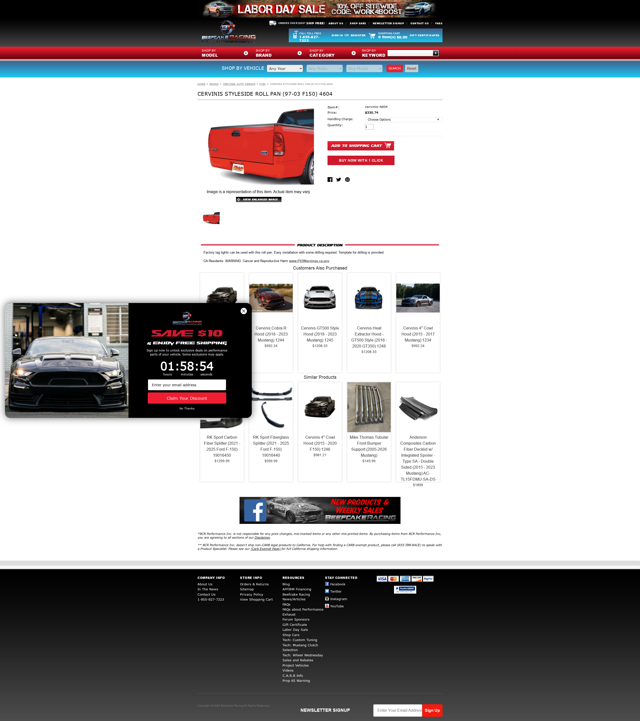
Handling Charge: (340, 119)
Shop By (374, 53)
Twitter (336, 591)
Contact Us (419, 23)
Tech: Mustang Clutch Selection (300, 647)
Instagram (338, 599)
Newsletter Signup (388, 23)
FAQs (438, 23)
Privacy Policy (251, 594)
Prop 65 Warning (296, 681)
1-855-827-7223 (309, 38)
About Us (335, 23)
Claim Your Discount (187, 398)
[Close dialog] (243, 311)
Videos (288, 670)
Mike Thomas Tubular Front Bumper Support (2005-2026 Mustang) (369, 446)
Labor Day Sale (295, 630)
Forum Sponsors (296, 619)
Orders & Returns (254, 584)
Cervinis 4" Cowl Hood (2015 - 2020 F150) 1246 (320, 443)
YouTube (337, 606)
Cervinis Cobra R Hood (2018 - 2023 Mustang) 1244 (271, 334)
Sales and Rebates (297, 660)
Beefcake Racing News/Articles (296, 596)
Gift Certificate (294, 625)
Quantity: (335, 125)
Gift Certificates (425, 35)
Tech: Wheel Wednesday (302, 655)
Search (394, 68)
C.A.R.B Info (292, 676)
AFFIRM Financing (296, 589)
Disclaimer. (262, 537)
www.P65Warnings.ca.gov (309, 261)
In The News (208, 589)
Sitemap (247, 589)
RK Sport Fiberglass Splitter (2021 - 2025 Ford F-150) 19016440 (271, 446)
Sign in (337, 35)
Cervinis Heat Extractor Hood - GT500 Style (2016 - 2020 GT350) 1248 (369, 337)
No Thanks (187, 408)
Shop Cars (358, 23)
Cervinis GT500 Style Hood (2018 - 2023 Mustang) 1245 (320, 334)
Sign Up (432, 710)
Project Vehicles (295, 665)
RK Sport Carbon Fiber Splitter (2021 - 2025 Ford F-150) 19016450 (222, 446)
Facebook (338, 584)
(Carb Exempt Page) (265, 549)
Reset (411, 68)
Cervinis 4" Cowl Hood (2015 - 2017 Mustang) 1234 (418, 334)
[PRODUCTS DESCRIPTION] (320, 245)
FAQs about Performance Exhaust (303, 611)
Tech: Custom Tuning (299, 640)
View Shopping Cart (256, 599)
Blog (286, 584)
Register (358, 35)
